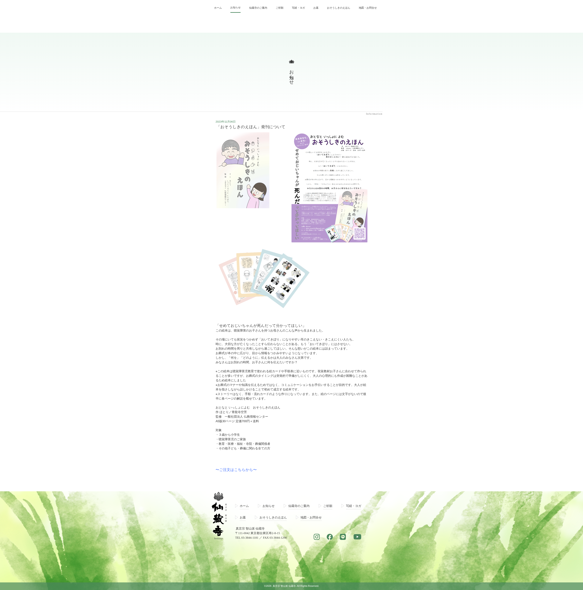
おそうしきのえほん (273, 517)
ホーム (244, 506)
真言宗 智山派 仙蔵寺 (284, 586)
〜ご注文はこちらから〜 (236, 470)
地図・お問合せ (311, 517)
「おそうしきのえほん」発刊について (250, 127)
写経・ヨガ (353, 506)
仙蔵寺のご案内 (299, 506)
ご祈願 (327, 506)
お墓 (243, 517)
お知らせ (269, 506)
